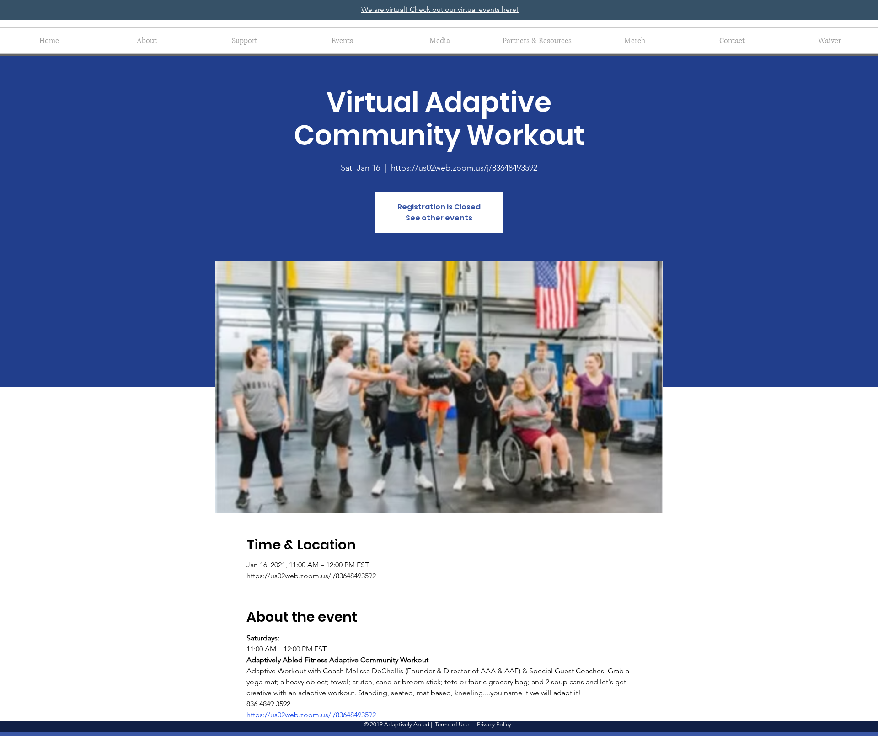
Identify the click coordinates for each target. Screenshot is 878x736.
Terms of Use (452, 724)
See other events (439, 218)
